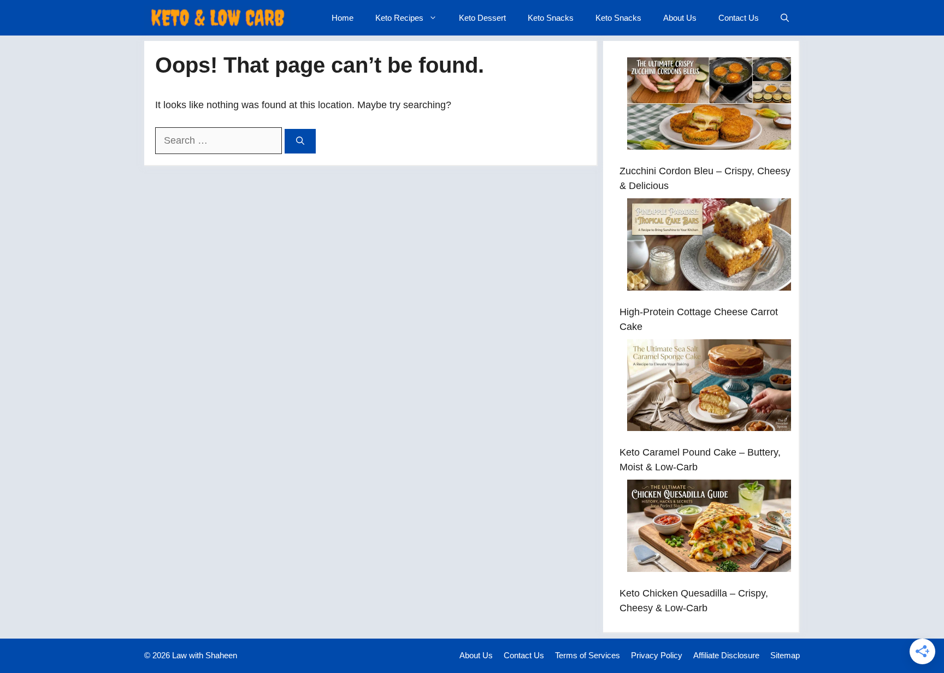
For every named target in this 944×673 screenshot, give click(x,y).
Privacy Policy (656, 655)
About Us (680, 17)
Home (342, 17)
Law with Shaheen (204, 655)
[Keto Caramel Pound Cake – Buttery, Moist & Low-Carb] (709, 387)
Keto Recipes (399, 17)
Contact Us (738, 17)
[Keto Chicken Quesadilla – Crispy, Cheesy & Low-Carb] (709, 528)
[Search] (300, 141)
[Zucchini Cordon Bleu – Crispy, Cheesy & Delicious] (709, 105)
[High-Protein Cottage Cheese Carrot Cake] (709, 246)
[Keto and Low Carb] (217, 18)
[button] (785, 18)
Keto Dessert (482, 17)
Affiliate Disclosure (726, 655)
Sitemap (785, 655)
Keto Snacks (551, 17)
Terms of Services (587, 655)
